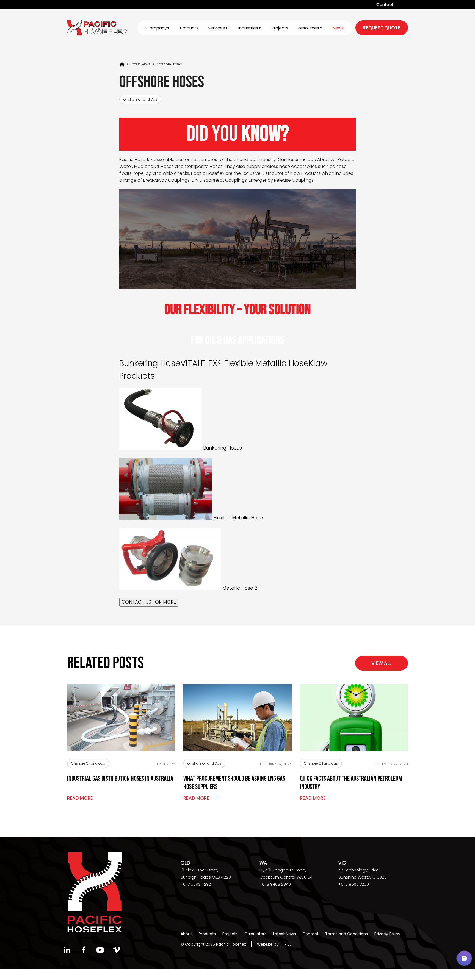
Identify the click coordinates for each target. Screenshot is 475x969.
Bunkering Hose (149, 363)
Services (216, 28)
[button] (464, 958)
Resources (308, 28)
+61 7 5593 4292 (196, 884)
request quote (381, 27)
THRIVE (286, 944)
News (338, 28)
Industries (248, 28)
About (186, 934)
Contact (384, 4)
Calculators (255, 934)
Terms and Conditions (346, 934)
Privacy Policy (387, 934)
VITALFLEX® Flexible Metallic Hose (244, 363)
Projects (280, 28)
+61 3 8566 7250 (353, 884)
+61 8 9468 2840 (275, 884)
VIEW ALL (381, 663)
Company (156, 28)
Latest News (140, 64)
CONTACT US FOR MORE (148, 602)
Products (189, 28)
